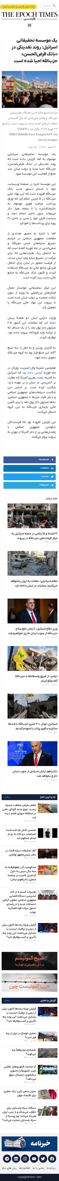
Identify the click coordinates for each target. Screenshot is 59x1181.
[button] (29, 25)
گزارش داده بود (32, 373)
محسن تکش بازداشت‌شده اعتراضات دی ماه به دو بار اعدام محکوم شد (21, 834)
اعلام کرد (50, 323)
